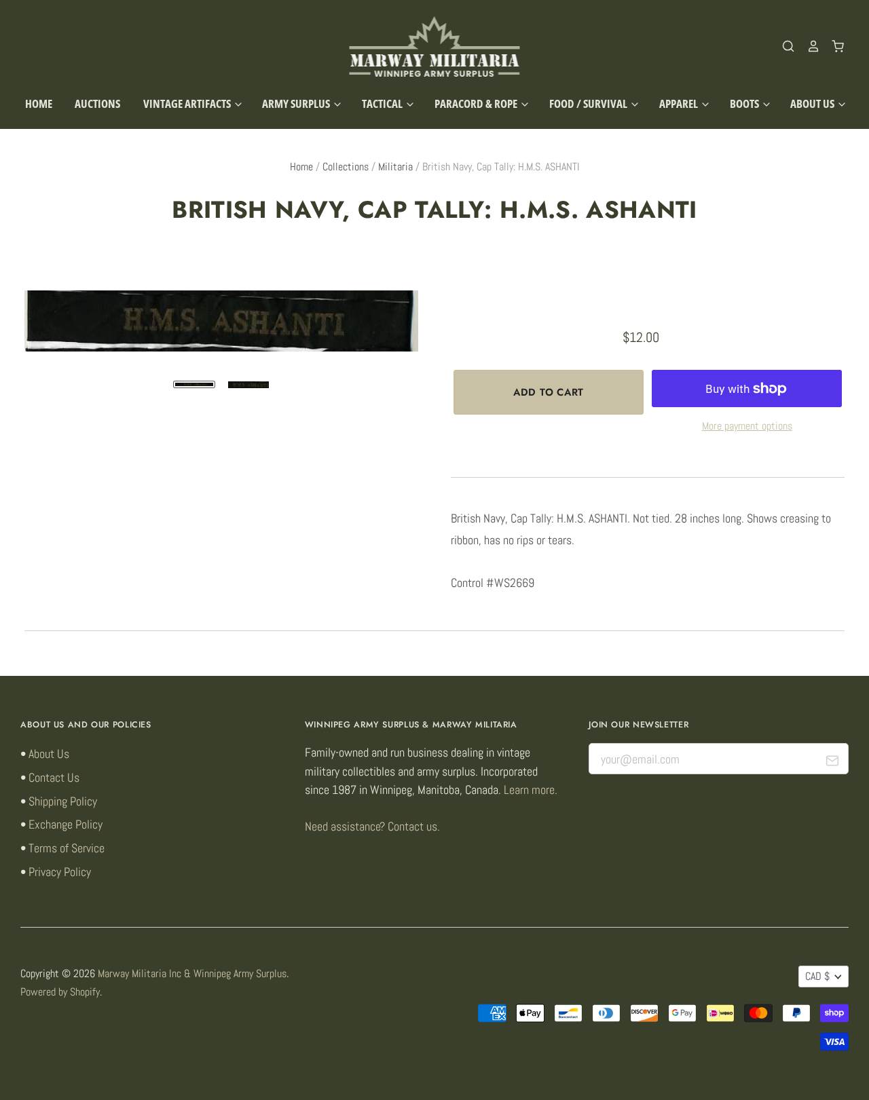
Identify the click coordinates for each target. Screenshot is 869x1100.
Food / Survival (589, 103)
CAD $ (817, 976)
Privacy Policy (60, 871)
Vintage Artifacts (188, 103)
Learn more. (530, 789)
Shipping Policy (63, 801)
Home (38, 103)
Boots (745, 103)
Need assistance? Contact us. (372, 826)
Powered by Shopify (60, 992)
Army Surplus (297, 103)
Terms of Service (67, 848)
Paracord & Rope (476, 103)
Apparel (679, 103)
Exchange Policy (66, 824)
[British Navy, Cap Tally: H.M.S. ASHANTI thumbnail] (194, 384)
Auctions (97, 103)
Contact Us (54, 777)
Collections (345, 167)
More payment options (747, 426)
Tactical (383, 103)
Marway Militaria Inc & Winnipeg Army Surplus (192, 974)
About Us (813, 103)
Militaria (395, 167)
